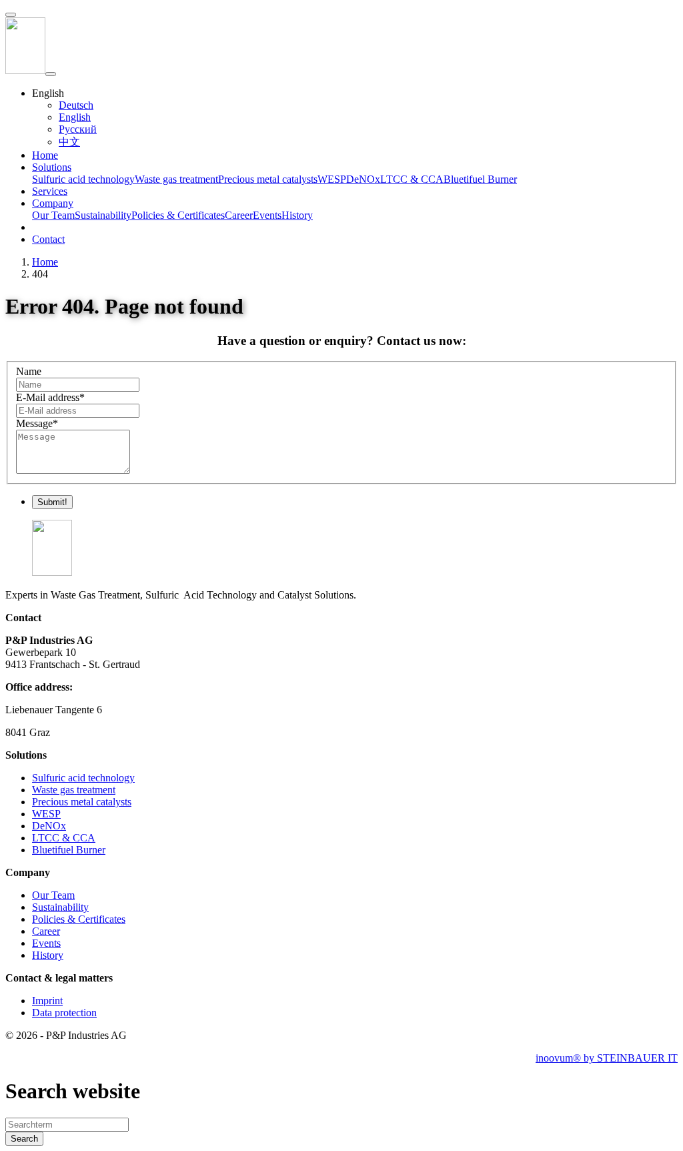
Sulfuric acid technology (83, 179)
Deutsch (76, 105)
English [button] (48, 93)
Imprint (47, 1000)
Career (239, 215)
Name (28, 371)
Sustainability (103, 215)
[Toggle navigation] (50, 74)
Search (24, 1139)
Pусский (78, 129)
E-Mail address (50, 397)
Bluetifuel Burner (480, 179)
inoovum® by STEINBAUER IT (607, 1058)
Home (45, 155)
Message (37, 423)
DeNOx (363, 179)
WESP (331, 179)
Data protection (64, 1012)
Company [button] (52, 203)
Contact (48, 239)
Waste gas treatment (176, 179)
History (297, 215)
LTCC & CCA (412, 179)
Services (49, 191)
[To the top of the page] (10, 15)
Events (267, 215)
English (75, 117)
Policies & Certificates (178, 215)
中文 (69, 141)
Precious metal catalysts (267, 179)
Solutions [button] (51, 167)
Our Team (53, 215)
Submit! (52, 502)
